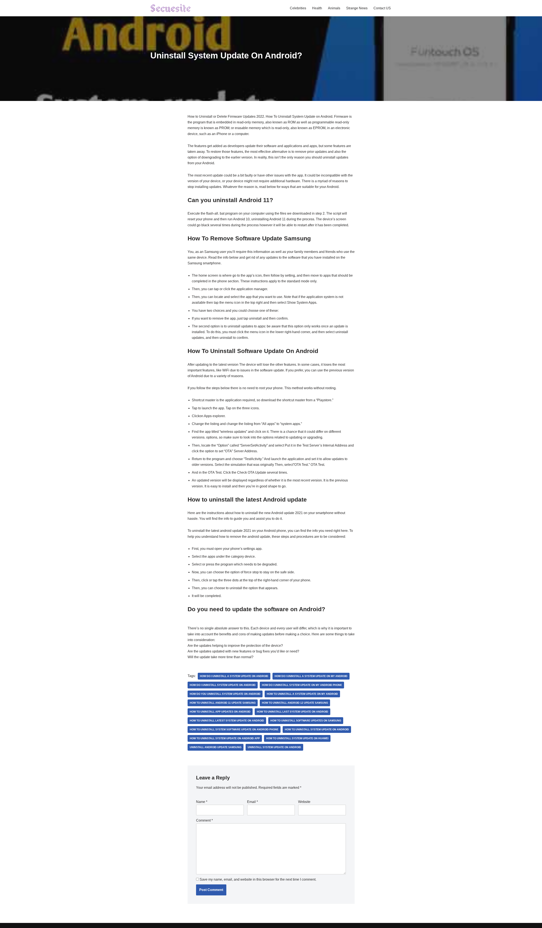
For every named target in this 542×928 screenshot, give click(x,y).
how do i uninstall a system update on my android (311, 676)
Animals (334, 8)
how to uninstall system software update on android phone (234, 729)
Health (317, 8)
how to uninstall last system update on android (292, 711)
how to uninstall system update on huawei (297, 738)
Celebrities (298, 8)
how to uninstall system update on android (317, 729)
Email (252, 802)
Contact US (382, 8)
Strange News (357, 8)
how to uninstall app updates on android (220, 711)
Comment (204, 820)
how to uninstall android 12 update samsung (295, 702)
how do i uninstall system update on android (223, 685)
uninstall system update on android (274, 747)
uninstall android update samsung (215, 747)
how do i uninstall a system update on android (234, 676)
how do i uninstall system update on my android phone (302, 685)
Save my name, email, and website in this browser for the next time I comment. (258, 879)
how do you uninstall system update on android (225, 693)
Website (304, 802)
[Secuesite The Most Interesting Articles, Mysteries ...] (170, 8)
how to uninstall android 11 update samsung (223, 702)
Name (201, 802)
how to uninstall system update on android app (225, 738)
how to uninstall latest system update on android (227, 720)
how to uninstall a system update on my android (302, 693)
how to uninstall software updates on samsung (305, 720)
